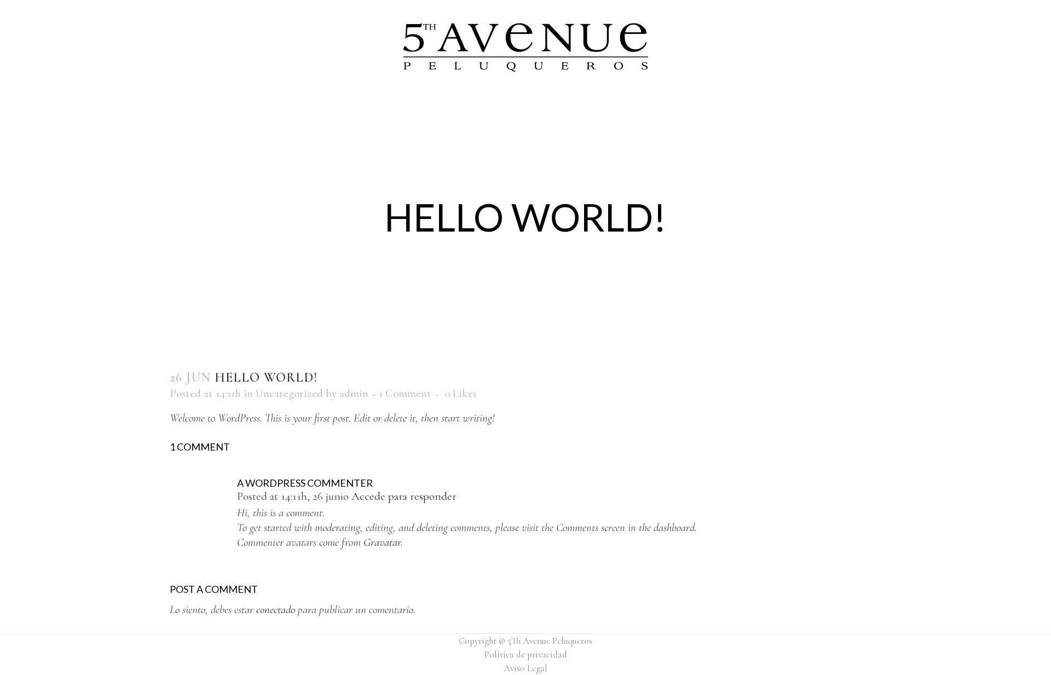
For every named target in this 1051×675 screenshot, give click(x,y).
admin (353, 393)
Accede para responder (404, 496)
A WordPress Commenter (305, 483)
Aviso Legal (525, 668)
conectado (275, 609)
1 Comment (405, 393)
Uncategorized (289, 393)
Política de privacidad (525, 654)
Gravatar (382, 542)
